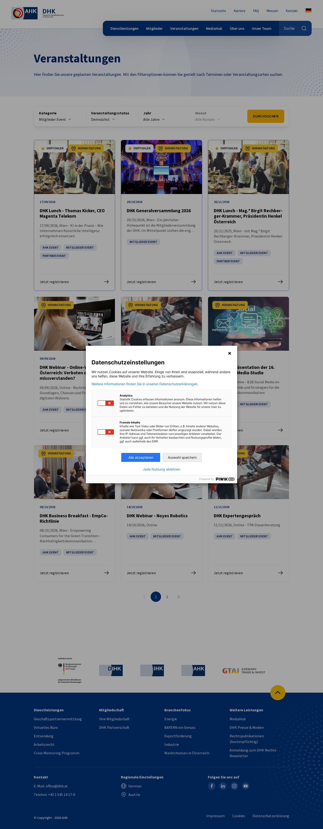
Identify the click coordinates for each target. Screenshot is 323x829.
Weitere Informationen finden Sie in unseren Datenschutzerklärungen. (145, 384)
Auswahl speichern (182, 457)
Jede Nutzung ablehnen (161, 469)
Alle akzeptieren (140, 457)
